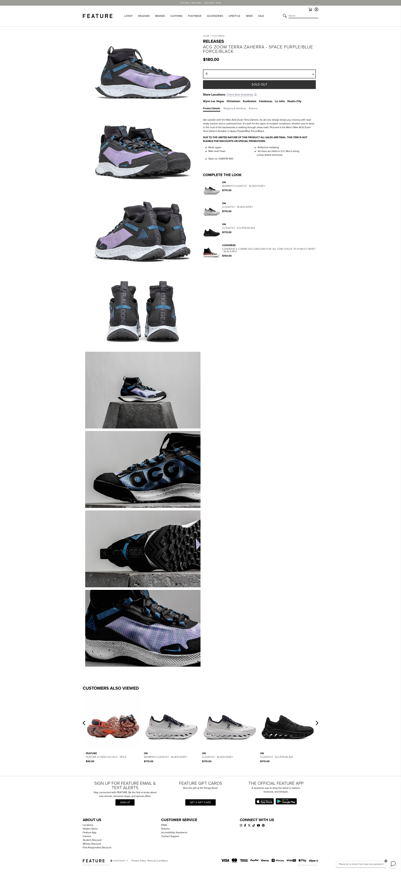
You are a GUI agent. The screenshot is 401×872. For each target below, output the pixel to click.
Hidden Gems (90, 828)
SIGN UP (125, 802)
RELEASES (144, 16)
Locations (88, 825)
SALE (261, 16)
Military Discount (92, 843)
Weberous (314, 865)
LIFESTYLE (234, 16)
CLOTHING (176, 16)
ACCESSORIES (215, 16)
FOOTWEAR (194, 16)
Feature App (89, 832)
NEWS (249, 16)
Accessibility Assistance (174, 832)
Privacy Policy (139, 860)
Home (206, 36)
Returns (165, 828)
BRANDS (160, 16)
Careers (87, 836)
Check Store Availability (240, 94)
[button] (84, 723)
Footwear (218, 36)
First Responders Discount (97, 847)
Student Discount (92, 840)
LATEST (128, 16)
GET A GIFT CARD (200, 802)
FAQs (164, 825)
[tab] (213, 109)
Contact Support (170, 836)
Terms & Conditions (157, 860)
